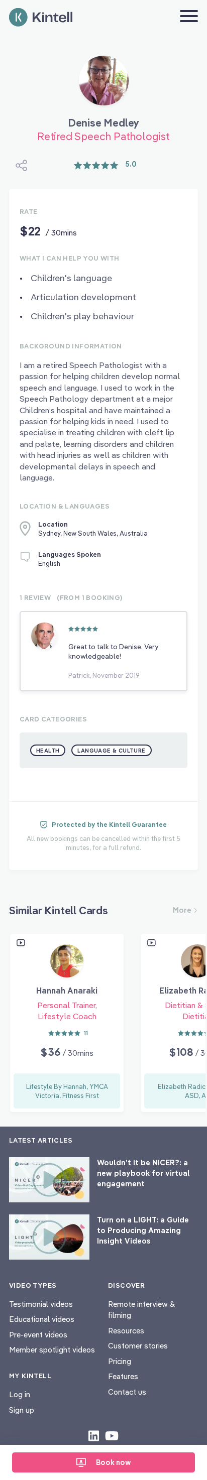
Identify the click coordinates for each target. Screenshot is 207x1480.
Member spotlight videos (52, 1349)
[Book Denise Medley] (104, 84)
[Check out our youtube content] (112, 1435)
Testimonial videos (41, 1304)
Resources (126, 1330)
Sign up (21, 1410)
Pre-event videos (38, 1334)
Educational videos (41, 1319)
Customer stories (138, 1345)
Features (123, 1376)
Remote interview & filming (141, 1309)
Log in (19, 1394)
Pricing (119, 1361)
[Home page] (40, 17)
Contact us (127, 1392)
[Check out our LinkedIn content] (93, 1435)
